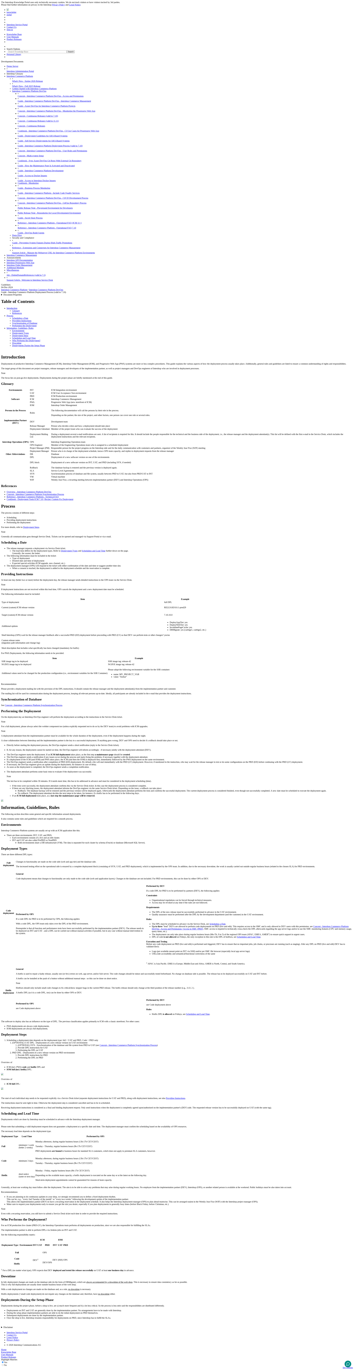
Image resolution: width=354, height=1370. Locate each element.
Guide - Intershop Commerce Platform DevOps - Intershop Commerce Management (54, 101)
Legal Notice (74, 5)
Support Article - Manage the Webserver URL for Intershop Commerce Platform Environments (53, 253)
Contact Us (11, 27)
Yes (5, 1362)
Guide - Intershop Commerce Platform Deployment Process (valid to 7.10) (50, 146)
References (17, 313)
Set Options (348, 1367)
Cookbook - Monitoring (28, 183)
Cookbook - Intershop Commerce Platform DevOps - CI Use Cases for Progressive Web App (58, 131)
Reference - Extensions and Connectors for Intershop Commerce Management (46, 248)
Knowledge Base (14, 34)
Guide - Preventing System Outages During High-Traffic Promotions (42, 243)
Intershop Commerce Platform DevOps (29, 91)
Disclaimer (8, 1327)
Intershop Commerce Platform (20, 76)
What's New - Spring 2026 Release (27, 81)
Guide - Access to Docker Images (32, 175)
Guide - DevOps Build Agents (31, 233)
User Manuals (13, 37)
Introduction (12, 308)
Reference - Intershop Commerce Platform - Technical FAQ (33, 497)
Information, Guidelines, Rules (20, 328)
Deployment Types (20, 333)
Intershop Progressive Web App (20, 262)
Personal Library (14, 54)
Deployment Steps (20, 335)
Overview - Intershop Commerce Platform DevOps (29, 492)
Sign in (10, 29)
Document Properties (12, 295)
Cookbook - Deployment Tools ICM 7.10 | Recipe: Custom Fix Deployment (40, 499)
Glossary (16, 311)
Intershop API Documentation (20, 260)
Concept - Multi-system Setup (31, 156)
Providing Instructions (21, 321)
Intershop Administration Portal (20, 71)
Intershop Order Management (19, 265)
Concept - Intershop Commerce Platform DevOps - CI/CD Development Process (53, 198)
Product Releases (14, 39)
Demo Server (12, 66)
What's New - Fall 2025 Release (26, 86)
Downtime (16, 343)
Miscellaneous (13, 270)
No (5, 1365)
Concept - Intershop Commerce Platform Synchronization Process (35, 494)
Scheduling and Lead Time (24, 338)
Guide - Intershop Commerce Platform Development (40, 170)
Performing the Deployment (24, 325)
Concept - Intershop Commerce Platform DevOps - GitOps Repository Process (52, 203)
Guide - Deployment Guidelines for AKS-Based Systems (42, 136)
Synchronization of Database (24, 323)
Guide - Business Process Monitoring (34, 188)
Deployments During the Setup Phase (28, 345)
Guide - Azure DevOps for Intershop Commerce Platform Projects (46, 106)
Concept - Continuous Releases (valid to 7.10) (38, 116)
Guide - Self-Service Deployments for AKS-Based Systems (44, 141)
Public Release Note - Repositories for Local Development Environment (49, 213)
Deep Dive (17, 235)
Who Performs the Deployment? (26, 340)
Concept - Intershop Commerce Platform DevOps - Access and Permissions (51, 96)
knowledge (11, 12)
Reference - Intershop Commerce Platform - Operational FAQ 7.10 (47, 228)
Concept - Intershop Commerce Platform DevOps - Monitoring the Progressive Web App (56, 111)
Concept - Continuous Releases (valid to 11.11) (38, 121)
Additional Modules (15, 267)
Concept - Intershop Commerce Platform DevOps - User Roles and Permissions (52, 151)
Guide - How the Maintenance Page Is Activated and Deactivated (46, 166)
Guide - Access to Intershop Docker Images (37, 180)
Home (3, 1349)
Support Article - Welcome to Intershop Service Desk (30, 280)
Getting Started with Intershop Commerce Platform (34, 88)
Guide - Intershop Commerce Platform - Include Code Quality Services (49, 193)
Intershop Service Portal (17, 24)
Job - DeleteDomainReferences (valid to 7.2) (26, 275)
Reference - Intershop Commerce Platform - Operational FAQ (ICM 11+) (50, 223)
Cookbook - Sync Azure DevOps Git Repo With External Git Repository (49, 161)
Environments (18, 330)
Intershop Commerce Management (22, 255)
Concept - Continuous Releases (31, 126)
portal (9, 15)
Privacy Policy (58, 5)
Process (10, 316)
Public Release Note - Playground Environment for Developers (45, 208)
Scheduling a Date (20, 318)
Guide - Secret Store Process (30, 218)
